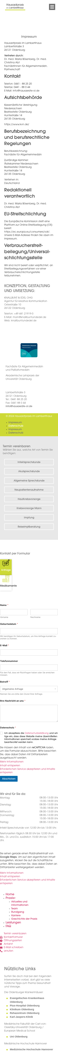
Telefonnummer (9, 661)
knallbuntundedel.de (23, 321)
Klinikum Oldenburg (22, 1009)
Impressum (15, 422)
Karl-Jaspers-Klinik (21, 1016)
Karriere (16, 915)
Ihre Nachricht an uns (12, 700)
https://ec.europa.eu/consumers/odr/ (26, 232)
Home (10, 894)
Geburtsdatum (9, 624)
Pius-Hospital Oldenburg (25, 1005)
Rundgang (17, 912)
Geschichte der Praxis (24, 919)
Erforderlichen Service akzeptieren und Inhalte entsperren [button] (27, 771)
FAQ (8, 926)
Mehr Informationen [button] (12, 762)
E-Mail (4, 645)
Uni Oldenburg (18, 1036)
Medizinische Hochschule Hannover (31, 1049)
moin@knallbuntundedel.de (29, 317)
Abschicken (8, 778)
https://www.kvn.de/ (16, 124)
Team (14, 909)
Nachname (35, 617)
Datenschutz (15, 426)
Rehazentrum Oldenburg (24, 1013)
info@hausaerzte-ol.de (19, 406)
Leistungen (13, 922)
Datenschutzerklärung (37, 733)
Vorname (4, 617)
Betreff (5, 681)
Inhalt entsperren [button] (10, 765)
